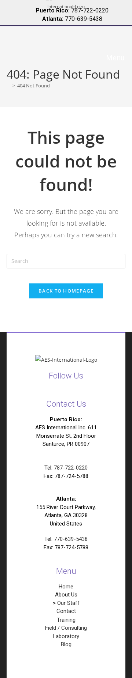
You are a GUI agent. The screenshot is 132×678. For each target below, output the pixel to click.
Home (66, 586)
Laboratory (66, 636)
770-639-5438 (71, 539)
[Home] (8, 85)
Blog (66, 644)
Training (66, 620)
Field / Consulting (66, 628)
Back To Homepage (66, 290)
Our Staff (68, 603)
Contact (66, 611)
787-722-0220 (71, 467)
